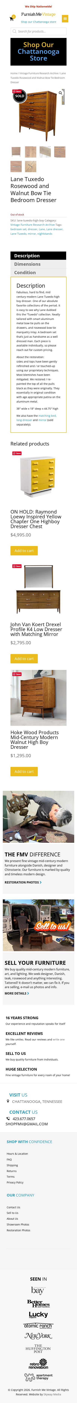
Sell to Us (12, 1213)
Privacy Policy (15, 1182)
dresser (32, 229)
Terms (11, 1176)
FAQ (9, 1159)
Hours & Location (17, 1153)
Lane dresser (54, 229)
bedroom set (18, 229)
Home (13, 73)
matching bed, (47, 415)
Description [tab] (27, 255)
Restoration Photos (18, 1230)
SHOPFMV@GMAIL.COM (27, 1123)
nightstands (44, 233)
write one (59, 1039)
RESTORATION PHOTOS (22, 882)
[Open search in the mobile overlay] (38, 31)
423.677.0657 (24, 1118)
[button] (60, 93)
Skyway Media (52, 1394)
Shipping (12, 1165)
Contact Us (13, 1207)
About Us (12, 1218)
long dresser (24, 420)
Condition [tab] (25, 272)
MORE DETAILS (16, 993)
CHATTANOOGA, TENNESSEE (37, 1101)
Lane (42, 229)
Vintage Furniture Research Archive (38, 73)
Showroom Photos (18, 1224)
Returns (12, 1171)
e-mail (25, 987)
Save (18, 91)
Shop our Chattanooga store (38, 22)
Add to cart (24, 550)
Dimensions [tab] (27, 264)
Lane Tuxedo (18, 233)
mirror (32, 233)
